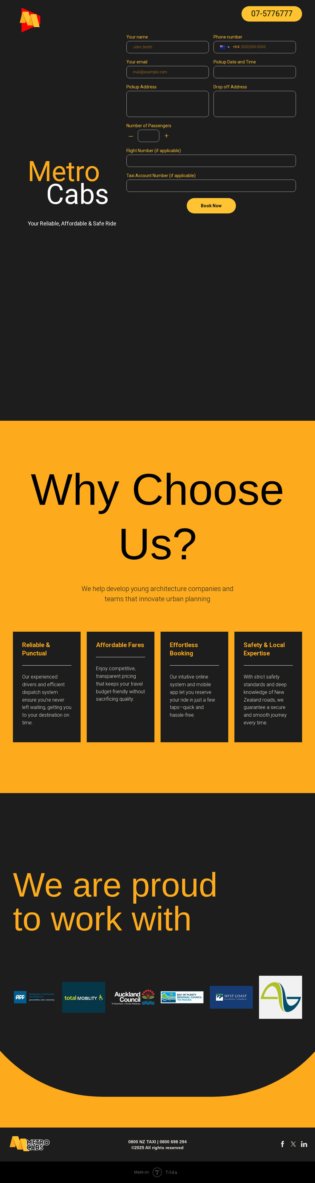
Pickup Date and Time (234, 61)
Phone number (227, 36)
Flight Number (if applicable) (153, 150)
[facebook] (282, 1146)
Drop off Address (230, 86)
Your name (137, 36)
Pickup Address (141, 86)
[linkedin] (304, 1146)
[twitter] (293, 1146)
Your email (136, 61)
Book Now (211, 205)
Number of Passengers (148, 125)
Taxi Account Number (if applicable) (161, 175)
